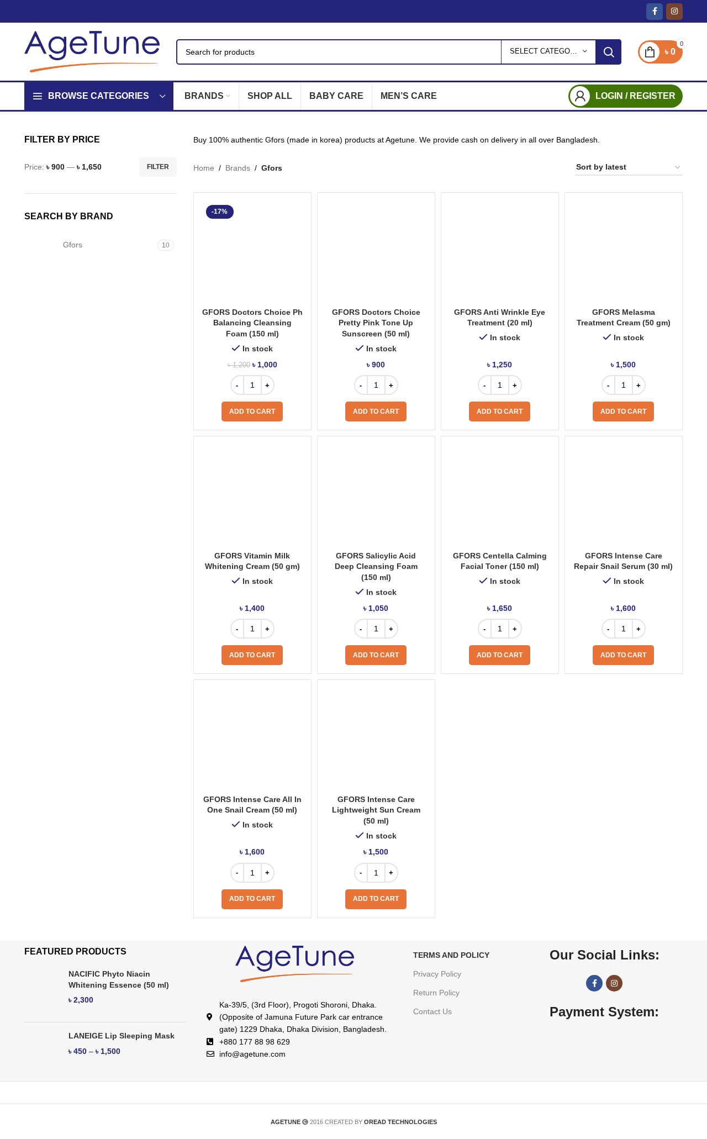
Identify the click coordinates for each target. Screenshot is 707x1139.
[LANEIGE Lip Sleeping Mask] (42, 1053)
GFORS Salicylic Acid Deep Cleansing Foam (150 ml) (376, 566)
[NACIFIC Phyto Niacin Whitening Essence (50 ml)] (42, 991)
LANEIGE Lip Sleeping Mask (121, 1035)
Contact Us (432, 1011)
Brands (237, 168)
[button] (252, 411)
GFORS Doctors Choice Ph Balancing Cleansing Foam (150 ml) (252, 323)
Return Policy (436, 992)
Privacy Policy (437, 973)
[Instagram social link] (674, 11)
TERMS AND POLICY (451, 955)
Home (203, 168)
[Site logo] (92, 50)
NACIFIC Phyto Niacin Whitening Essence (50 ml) (118, 979)
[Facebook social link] (654, 11)
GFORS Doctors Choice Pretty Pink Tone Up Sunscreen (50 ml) (376, 323)
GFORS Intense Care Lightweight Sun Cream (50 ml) (376, 810)
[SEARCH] (608, 52)
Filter (158, 167)
